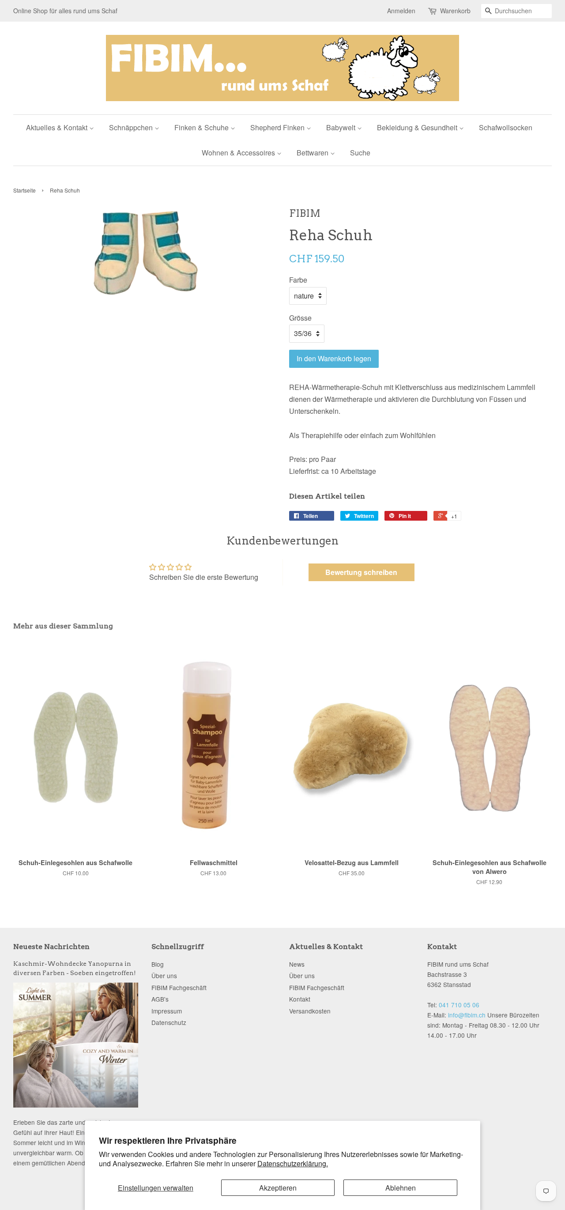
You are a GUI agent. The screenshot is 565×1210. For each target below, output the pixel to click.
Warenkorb (455, 10)
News (297, 964)
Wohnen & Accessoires (239, 152)
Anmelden (401, 10)
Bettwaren (313, 152)
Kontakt (299, 998)
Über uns (164, 975)
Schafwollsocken (505, 127)
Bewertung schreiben (361, 572)
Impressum (166, 1010)
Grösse (300, 318)
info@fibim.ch (467, 1014)
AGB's (160, 998)
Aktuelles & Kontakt (57, 127)
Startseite (24, 190)
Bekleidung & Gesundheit (418, 127)
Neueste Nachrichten (51, 946)
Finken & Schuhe (202, 127)
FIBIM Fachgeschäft (179, 987)
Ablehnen (400, 1188)
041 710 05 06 (459, 1004)
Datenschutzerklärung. (292, 1163)
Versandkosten (310, 1010)
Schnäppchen (131, 127)
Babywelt (341, 127)
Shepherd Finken (278, 127)
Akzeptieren (278, 1188)
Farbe (298, 280)
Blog (157, 964)
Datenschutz (168, 1022)
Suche (360, 152)
